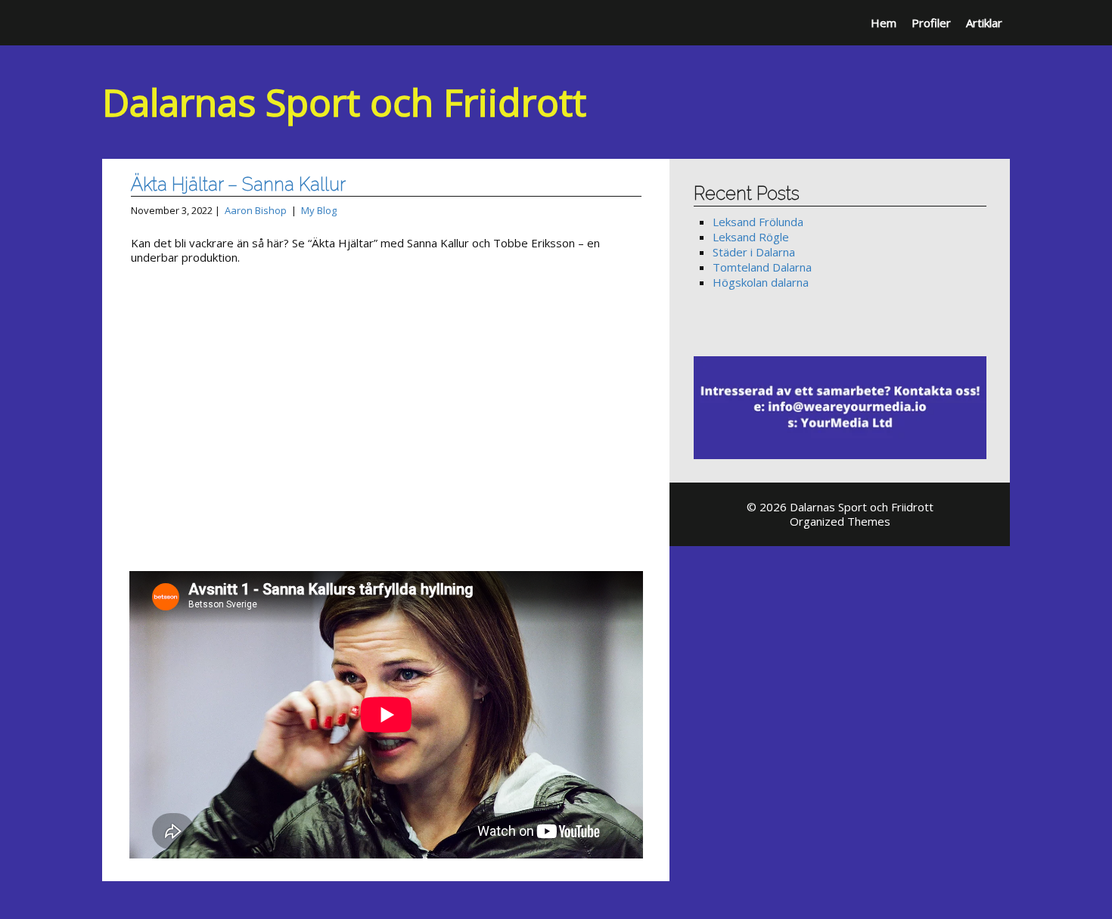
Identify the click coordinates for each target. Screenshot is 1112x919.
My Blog (319, 210)
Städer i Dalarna (754, 251)
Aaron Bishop (256, 210)
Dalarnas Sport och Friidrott (344, 102)
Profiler (931, 22)
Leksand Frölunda (758, 221)
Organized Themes (840, 521)
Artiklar (984, 22)
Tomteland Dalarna (762, 267)
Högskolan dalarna (761, 282)
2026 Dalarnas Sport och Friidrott (846, 506)
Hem (883, 22)
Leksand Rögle (751, 236)
